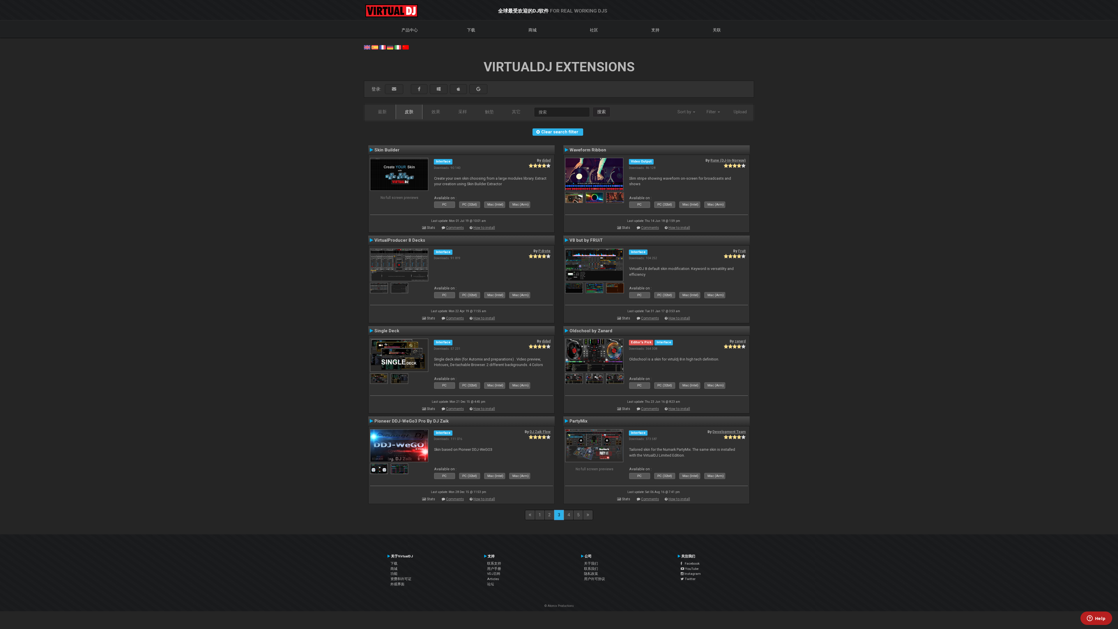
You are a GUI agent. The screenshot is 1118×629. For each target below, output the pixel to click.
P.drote (544, 251)
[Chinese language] (405, 47)
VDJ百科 (493, 574)
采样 (462, 111)
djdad (546, 160)
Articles (493, 579)
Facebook (691, 563)
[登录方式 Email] (394, 89)
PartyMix (578, 421)
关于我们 (591, 563)
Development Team (729, 432)
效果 (435, 111)
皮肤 (409, 111)
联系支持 (494, 563)
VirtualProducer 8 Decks (399, 240)
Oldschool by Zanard (590, 330)
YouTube (691, 569)
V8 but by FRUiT (586, 240)
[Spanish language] (375, 47)
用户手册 (494, 569)
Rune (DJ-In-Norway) (728, 160)
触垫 (489, 111)
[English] (367, 47)
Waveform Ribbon (587, 150)
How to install (484, 228)
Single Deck (386, 330)
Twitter (690, 579)
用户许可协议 (594, 579)
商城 (532, 30)
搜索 (601, 111)
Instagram (692, 574)
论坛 (490, 584)
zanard (740, 341)
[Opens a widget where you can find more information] (1096, 619)
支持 (655, 30)
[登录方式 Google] (478, 89)
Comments (455, 228)
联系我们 (591, 569)
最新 (382, 111)
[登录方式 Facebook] (419, 89)
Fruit (742, 251)
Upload (740, 111)
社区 (594, 30)
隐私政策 (591, 574)
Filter (712, 111)
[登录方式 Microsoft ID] (438, 89)
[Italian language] (398, 47)
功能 (393, 574)
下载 (471, 30)
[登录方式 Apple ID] (458, 89)
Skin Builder (386, 150)
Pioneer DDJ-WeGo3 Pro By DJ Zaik (411, 421)
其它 (516, 111)
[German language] (390, 47)
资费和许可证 (400, 579)
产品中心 (409, 30)
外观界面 (397, 584)
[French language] (382, 47)
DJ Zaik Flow (540, 432)
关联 (717, 30)
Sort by (684, 111)
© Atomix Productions (559, 606)
